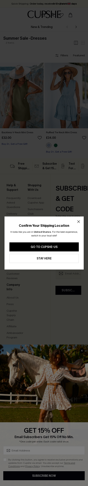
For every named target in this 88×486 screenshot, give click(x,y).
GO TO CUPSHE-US (44, 247)
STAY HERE (44, 258)
